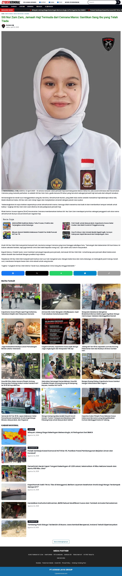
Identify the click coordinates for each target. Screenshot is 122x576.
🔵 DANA (51, 2)
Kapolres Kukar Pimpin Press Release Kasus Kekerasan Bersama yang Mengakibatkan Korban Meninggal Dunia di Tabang (99, 418)
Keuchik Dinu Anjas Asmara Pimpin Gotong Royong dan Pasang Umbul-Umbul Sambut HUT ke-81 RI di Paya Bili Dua (19, 383)
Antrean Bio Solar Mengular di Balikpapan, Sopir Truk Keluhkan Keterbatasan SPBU (60, 313)
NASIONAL (4, 6)
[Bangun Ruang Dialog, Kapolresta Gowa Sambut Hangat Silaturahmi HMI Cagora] (101, 366)
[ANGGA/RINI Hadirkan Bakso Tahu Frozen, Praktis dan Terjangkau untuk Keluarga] (7, 226)
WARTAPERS (48, 555)
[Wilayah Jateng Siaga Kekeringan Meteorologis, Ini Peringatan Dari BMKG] (13, 436)
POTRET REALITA (89, 555)
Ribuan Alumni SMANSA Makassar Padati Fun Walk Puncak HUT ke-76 (34, 233)
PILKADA (39, 6)
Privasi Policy (66, 563)
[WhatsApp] (85, 273)
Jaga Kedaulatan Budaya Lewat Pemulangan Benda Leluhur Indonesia (19, 348)
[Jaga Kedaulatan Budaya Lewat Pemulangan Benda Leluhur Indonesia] (20, 331)
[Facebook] (12, 273)
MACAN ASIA (61, 558)
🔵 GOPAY (42, 2)
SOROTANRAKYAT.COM (35, 555)
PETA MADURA (58, 555)
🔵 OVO (59, 2)
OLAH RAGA (49, 6)
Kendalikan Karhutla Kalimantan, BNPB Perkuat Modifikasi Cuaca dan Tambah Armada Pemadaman (72, 503)
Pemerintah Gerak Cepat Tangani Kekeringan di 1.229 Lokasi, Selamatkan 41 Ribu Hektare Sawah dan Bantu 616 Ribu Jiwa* (72, 467)
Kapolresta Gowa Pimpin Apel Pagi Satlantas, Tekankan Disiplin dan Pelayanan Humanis (19, 313)
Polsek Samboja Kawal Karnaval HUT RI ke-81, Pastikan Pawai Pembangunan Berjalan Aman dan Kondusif (83, 10)
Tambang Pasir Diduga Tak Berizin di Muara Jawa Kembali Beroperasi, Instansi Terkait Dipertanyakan (72, 525)
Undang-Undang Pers (79, 563)
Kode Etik (58, 563)
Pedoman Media (47, 563)
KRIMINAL (30, 6)
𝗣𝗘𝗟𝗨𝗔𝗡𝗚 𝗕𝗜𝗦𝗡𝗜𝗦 (29, 2)
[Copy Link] (109, 273)
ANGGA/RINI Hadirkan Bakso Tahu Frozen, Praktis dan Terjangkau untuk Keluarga (32, 224)
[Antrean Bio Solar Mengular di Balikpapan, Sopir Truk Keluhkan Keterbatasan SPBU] (61, 297)
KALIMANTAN (33, 448)
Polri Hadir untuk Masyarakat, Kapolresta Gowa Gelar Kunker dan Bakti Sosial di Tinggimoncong (92, 224)
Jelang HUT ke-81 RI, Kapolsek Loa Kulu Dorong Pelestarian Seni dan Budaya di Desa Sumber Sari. (100, 349)
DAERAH (14, 6)
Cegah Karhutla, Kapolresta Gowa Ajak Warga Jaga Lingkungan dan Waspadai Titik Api (60, 348)
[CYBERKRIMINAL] (10, 2)
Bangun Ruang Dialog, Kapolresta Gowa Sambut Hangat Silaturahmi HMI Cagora (101, 382)
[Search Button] (118, 2)
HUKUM (21, 6)
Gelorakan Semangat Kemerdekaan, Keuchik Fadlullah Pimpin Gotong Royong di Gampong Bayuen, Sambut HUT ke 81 (59, 383)
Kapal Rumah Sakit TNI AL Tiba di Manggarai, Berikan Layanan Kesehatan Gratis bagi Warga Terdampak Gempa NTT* (74, 486)
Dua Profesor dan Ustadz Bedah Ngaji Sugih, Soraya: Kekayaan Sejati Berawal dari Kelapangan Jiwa (91, 233)
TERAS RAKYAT (77, 555)
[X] (37, 273)
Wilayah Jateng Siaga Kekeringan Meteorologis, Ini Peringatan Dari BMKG (60, 432)
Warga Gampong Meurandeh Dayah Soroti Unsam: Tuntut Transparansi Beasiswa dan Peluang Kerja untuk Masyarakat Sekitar (58, 418)
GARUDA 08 (67, 555)
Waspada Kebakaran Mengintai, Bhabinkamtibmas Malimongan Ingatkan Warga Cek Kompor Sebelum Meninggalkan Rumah (100, 314)
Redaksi (38, 563)
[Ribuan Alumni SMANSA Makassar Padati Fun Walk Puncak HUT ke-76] (7, 235)
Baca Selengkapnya (61, 542)
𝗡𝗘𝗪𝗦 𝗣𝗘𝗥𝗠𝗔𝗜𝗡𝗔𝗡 (72, 2)
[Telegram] (61, 273)
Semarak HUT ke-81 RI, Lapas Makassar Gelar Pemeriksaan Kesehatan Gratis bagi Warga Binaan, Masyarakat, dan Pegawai (19, 418)
